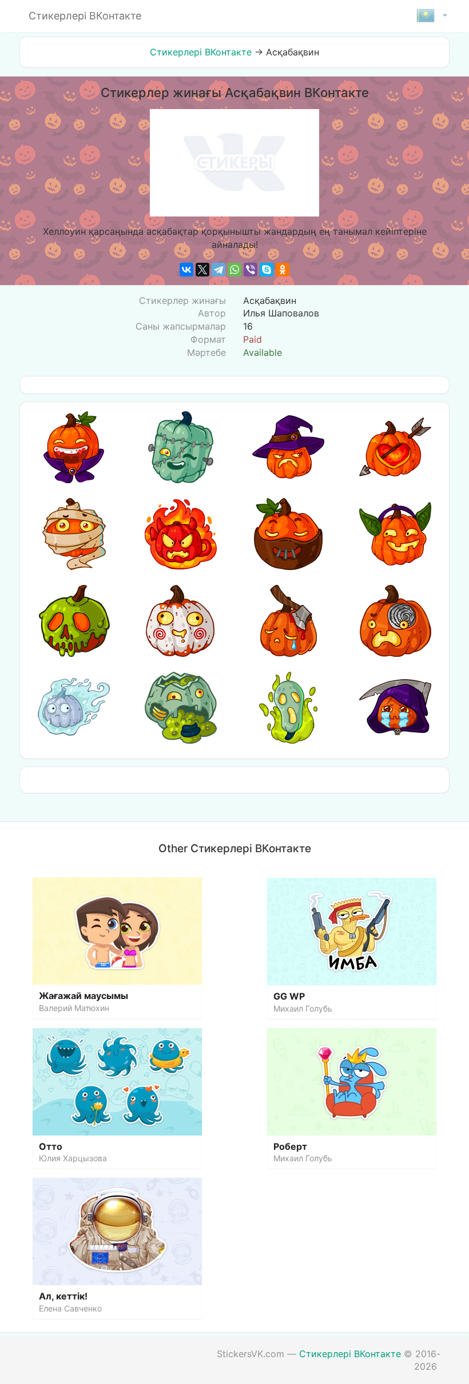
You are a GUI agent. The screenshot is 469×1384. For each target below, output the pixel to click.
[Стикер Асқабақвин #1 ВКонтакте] (73, 447)
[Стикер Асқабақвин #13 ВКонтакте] (73, 707)
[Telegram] (218, 269)
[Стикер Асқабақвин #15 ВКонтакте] (288, 707)
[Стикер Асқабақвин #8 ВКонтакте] (395, 534)
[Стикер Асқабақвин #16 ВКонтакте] (395, 707)
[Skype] (266, 269)
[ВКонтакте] (186, 269)
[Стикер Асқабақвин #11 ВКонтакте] (288, 620)
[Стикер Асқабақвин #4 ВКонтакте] (395, 447)
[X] (202, 269)
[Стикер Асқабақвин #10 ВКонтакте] (180, 620)
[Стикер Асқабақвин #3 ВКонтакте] (288, 447)
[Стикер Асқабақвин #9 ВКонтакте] (73, 620)
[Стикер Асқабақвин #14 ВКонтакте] (180, 707)
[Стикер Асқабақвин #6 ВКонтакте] (180, 534)
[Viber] (250, 269)
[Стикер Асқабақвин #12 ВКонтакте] (395, 620)
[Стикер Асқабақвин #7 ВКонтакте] (288, 534)
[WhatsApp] (234, 269)
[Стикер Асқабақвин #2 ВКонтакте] (180, 447)
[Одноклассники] (282, 269)
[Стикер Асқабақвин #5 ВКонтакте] (73, 534)
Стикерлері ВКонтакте (201, 52)
